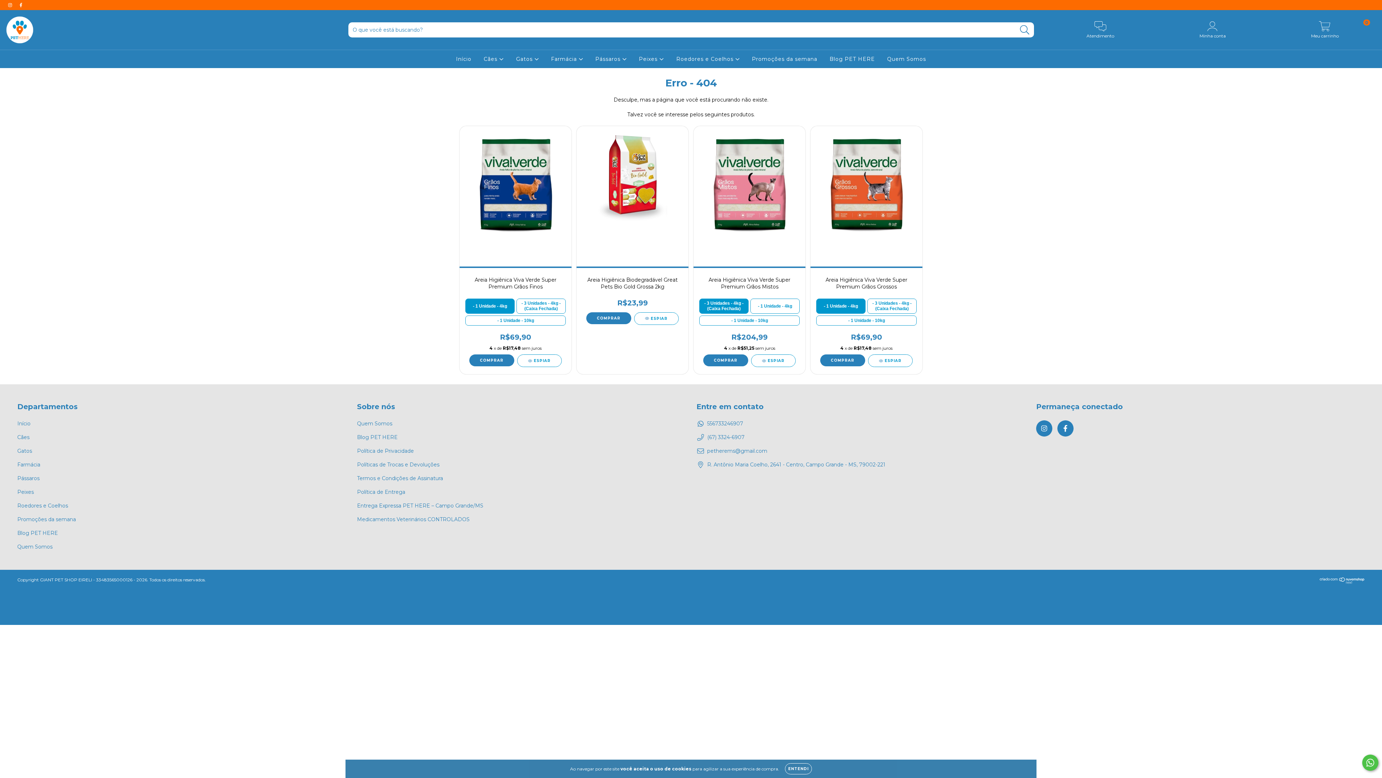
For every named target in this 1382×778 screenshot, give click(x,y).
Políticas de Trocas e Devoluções (398, 464)
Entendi (798, 768)
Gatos (525, 59)
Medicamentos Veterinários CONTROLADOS (413, 519)
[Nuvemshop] (1342, 582)
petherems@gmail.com (737, 451)
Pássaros (608, 59)
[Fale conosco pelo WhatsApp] (1370, 763)
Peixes (649, 59)
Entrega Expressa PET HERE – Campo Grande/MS (420, 505)
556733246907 (725, 423)
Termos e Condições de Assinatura (400, 478)
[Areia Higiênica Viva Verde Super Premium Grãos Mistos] (749, 183)
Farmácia (565, 59)
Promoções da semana (784, 59)
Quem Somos (906, 59)
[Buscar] (1024, 30)
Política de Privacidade (385, 451)
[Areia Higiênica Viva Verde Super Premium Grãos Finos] (515, 183)
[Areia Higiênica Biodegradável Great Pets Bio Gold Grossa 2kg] (632, 183)
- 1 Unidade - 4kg (490, 306)
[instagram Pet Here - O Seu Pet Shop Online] (10, 5)
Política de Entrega (381, 492)
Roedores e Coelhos (705, 59)
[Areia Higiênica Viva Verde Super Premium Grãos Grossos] (866, 183)
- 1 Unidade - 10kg (515, 320)
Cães (491, 59)
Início (463, 59)
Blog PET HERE (852, 59)
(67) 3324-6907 (726, 437)
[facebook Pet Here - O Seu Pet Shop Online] (21, 5)
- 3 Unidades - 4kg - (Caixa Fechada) (541, 306)
